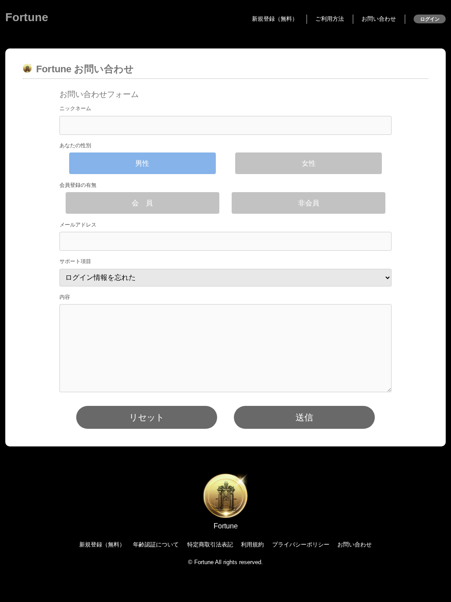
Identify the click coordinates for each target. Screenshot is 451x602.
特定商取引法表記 (210, 544)
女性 (309, 163)
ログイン (430, 19)
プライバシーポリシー (300, 544)
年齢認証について (156, 544)
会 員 (142, 203)
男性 (142, 163)
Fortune (26, 17)
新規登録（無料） (275, 18)
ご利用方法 (329, 18)
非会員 (308, 203)
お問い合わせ (379, 18)
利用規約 (252, 544)
